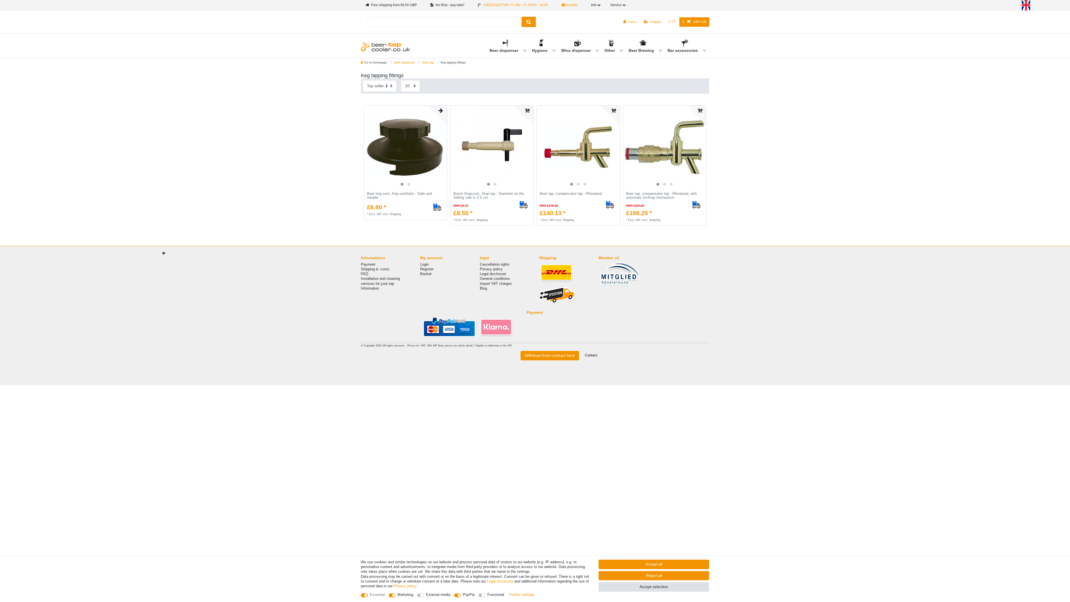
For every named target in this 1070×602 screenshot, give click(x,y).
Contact (591, 355)
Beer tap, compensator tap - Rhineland (571, 194)
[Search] (529, 22)
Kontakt (571, 5)
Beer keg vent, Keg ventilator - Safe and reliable (399, 196)
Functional (495, 595)
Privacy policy (491, 269)
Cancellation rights (495, 264)
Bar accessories (683, 50)
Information (370, 288)
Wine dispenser (576, 50)
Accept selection (653, 586)
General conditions (495, 278)
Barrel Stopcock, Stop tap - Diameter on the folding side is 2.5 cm (488, 196)
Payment (368, 264)
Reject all (654, 575)
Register (427, 269)
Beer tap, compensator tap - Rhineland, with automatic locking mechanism (661, 196)
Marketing (405, 595)
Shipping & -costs (375, 269)
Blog (483, 288)
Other (610, 50)
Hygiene (540, 50)
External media (438, 595)
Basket (426, 274)
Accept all (653, 564)
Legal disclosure (493, 274)
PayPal (469, 595)
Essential (377, 595)
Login (424, 264)
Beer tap (428, 62)
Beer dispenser (504, 50)
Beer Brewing (642, 50)
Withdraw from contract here (550, 355)
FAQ (364, 274)
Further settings (521, 595)
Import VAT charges (496, 283)
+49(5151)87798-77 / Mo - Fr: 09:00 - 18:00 (515, 5)
